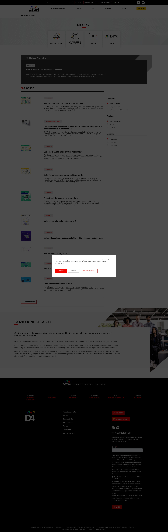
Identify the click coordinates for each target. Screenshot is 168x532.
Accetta (61, 271)
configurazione (59, 263)
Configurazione (88, 271)
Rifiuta (73, 271)
